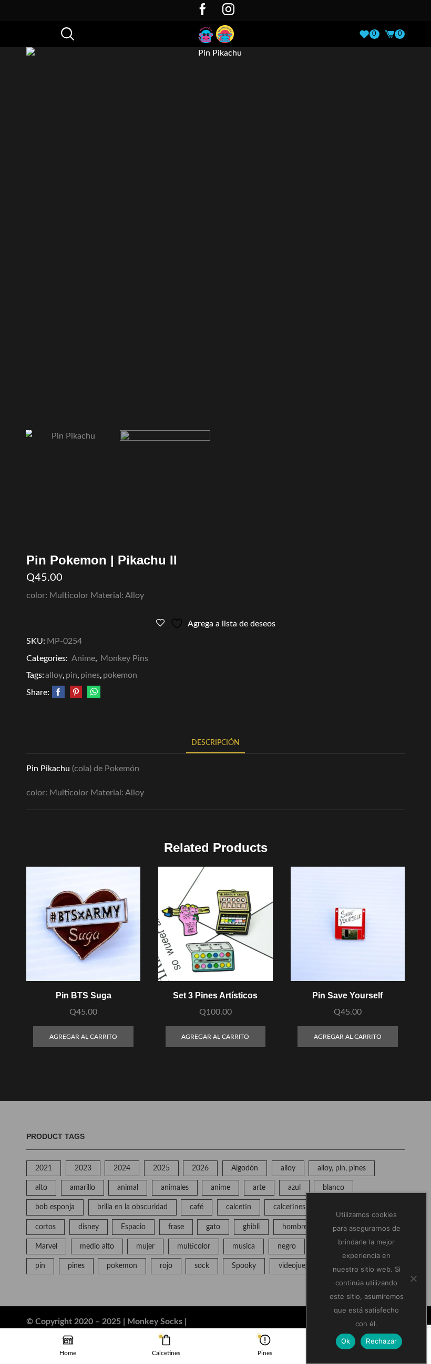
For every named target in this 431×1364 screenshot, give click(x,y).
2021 (43, 1168)
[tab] (215, 743)
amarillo (82, 1187)
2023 (83, 1168)
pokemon (120, 675)
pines (90, 675)
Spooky (244, 1266)
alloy (54, 675)
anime (220, 1187)
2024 (122, 1168)
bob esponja (55, 1207)
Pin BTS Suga (83, 995)
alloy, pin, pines (341, 1168)
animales (175, 1187)
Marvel (46, 1246)
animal (127, 1187)
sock (201, 1266)
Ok (346, 1341)
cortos (45, 1227)
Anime (83, 658)
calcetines (289, 1207)
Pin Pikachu (48, 768)
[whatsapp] (92, 693)
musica (243, 1246)
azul (294, 1187)
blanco (333, 1187)
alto (41, 1187)
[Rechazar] (413, 1278)
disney (88, 1227)
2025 (161, 1168)
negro (287, 1246)
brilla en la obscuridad (132, 1207)
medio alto (97, 1246)
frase (176, 1227)
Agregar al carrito (120, 935)
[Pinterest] (76, 693)
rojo (166, 1266)
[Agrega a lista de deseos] (120, 959)
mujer (145, 1246)
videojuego (296, 1266)
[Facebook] (203, 10)
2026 (200, 1168)
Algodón (244, 1168)
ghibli (251, 1227)
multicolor (193, 1246)
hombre (294, 1227)
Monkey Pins (124, 658)
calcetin (238, 1207)
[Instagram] (228, 10)
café (196, 1207)
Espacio (133, 1227)
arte (259, 1187)
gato (213, 1227)
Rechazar (381, 1341)
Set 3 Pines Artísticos (215, 995)
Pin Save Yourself (347, 995)
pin (71, 675)
